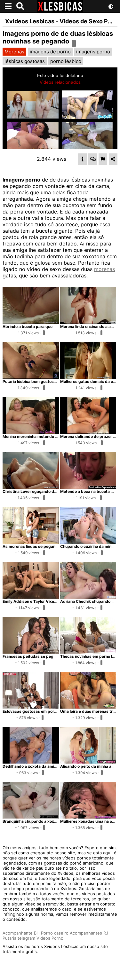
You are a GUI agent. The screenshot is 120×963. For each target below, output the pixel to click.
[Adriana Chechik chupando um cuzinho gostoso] (88, 597)
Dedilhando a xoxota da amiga (31, 766)
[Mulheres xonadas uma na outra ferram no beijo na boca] (88, 816)
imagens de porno (50, 52)
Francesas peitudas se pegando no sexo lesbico (47, 656)
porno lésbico (65, 61)
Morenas (14, 52)
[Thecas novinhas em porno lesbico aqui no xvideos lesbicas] (88, 651)
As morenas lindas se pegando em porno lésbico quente (55, 546)
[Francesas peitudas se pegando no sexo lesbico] (31, 651)
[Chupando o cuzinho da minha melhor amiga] (88, 542)
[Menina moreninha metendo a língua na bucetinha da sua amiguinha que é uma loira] (31, 432)
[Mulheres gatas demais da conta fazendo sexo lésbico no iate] (88, 377)
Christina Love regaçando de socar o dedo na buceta (52, 491)
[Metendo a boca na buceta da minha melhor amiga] (88, 487)
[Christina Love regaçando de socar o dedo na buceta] (31, 487)
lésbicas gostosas (24, 61)
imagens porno (93, 52)
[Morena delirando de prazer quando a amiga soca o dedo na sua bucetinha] (88, 432)
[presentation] (82, 159)
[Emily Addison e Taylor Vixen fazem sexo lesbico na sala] (31, 597)
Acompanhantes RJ (89, 933)
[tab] (82, 159)
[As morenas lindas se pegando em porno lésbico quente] (31, 542)
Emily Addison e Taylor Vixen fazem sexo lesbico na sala (55, 601)
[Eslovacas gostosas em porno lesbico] (31, 706)
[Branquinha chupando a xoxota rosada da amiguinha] (31, 816)
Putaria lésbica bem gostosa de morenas (41, 381)
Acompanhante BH (21, 933)
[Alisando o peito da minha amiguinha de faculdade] (88, 761)
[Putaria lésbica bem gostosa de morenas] (31, 377)
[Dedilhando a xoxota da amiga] (31, 761)
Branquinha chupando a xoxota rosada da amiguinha (51, 821)
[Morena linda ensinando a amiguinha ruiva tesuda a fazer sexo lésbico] (88, 322)
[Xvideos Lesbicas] (60, 11)
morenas (104, 269)
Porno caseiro (54, 933)
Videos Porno (49, 938)
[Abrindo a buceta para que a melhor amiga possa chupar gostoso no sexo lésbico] (31, 322)
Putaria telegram (19, 938)
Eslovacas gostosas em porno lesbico (38, 711)
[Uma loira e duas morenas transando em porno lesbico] (88, 706)
